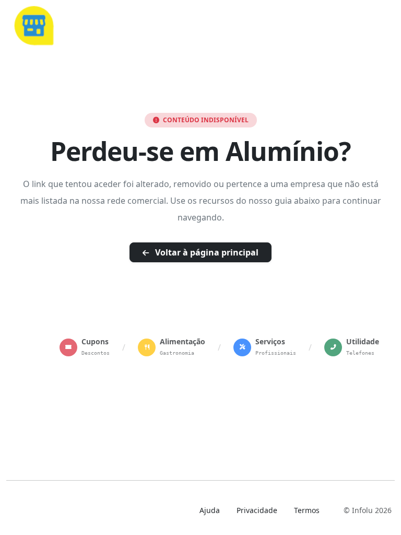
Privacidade (257, 510)
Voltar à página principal (205, 252)
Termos (307, 510)
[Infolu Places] (33, 24)
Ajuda (209, 510)
